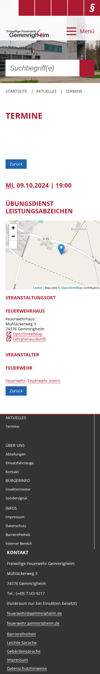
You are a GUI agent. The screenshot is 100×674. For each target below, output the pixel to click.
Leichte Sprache (22, 642)
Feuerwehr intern (44, 380)
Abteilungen (16, 454)
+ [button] (13, 227)
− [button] (13, 236)
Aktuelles (46, 91)
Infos (11, 508)
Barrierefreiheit (18, 534)
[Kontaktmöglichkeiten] (59, 8)
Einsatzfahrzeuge (20, 463)
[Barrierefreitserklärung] (43, 8)
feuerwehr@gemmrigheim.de (34, 613)
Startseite (16, 91)
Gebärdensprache (24, 651)
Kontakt (12, 472)
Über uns (15, 445)
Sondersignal (16, 498)
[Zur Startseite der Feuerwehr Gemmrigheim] (28, 31)
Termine (74, 91)
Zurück (16, 164)
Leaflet (37, 287)
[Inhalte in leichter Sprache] (26, 8)
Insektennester (18, 489)
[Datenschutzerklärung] (76, 8)
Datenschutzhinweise (27, 668)
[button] (13, 244)
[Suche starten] (86, 68)
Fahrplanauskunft (29, 338)
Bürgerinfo (18, 480)
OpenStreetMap (71, 287)
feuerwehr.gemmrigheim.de (33, 623)
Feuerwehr (16, 380)
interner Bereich (19, 543)
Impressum (15, 517)
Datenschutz (16, 525)
